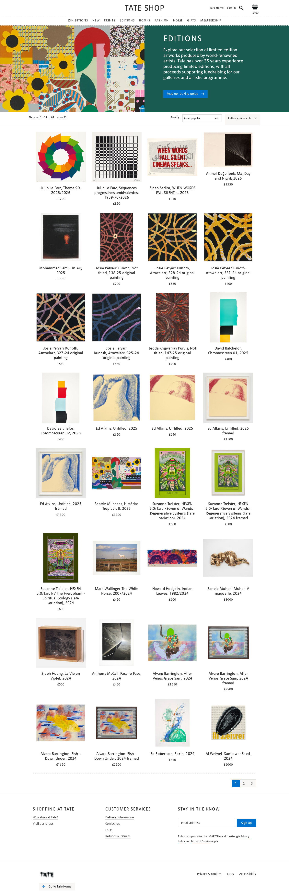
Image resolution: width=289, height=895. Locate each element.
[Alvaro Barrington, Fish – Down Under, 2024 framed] (117, 723)
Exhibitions (77, 20)
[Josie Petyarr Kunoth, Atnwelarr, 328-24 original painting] (172, 238)
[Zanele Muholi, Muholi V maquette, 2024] (228, 558)
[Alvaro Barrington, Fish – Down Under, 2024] (61, 723)
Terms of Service (201, 841)
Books (144, 20)
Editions (127, 20)
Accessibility (247, 874)
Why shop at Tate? (45, 817)
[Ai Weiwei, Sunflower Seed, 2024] (228, 723)
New (96, 20)
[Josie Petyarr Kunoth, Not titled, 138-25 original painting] (117, 238)
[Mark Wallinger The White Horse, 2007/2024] (117, 558)
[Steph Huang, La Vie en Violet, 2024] (61, 643)
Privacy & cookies (209, 874)
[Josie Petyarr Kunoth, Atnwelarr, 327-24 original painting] (61, 318)
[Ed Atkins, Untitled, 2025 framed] (228, 398)
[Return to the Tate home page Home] (144, 8)
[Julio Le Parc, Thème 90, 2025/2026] (61, 158)
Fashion (162, 20)
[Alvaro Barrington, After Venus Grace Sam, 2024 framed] (228, 643)
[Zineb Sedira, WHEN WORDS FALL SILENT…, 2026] (172, 158)
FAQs (108, 830)
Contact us (112, 824)
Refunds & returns (118, 836)
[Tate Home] (64, 874)
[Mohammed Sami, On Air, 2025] (61, 238)
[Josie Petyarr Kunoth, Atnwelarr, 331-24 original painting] (228, 238)
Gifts (191, 20)
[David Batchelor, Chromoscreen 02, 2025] (61, 398)
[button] (241, 8)
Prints (110, 20)
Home (178, 20)
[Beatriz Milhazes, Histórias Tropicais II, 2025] (117, 473)
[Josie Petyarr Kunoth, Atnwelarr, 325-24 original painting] (117, 318)
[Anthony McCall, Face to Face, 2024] (117, 643)
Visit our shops (43, 824)
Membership (211, 20)
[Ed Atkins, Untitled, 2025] (117, 398)
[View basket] (255, 7)
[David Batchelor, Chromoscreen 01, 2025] (228, 318)
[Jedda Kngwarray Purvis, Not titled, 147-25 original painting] (172, 318)
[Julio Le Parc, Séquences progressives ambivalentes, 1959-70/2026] (117, 158)
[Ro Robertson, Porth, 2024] (172, 723)
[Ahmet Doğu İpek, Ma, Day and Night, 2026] (228, 150)
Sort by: (175, 117)
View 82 (62, 117)
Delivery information (119, 817)
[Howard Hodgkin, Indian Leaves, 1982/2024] (172, 558)
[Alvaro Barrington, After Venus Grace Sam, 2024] (172, 643)
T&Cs (230, 874)
